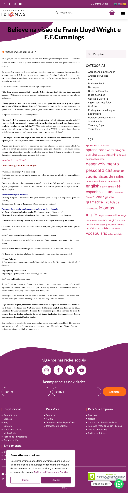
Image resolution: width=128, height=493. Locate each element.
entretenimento (108, 186)
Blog (90, 79)
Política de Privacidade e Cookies (51, 472)
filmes (89, 197)
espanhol (94, 192)
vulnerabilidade (115, 234)
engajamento (114, 181)
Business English (97, 83)
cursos (122, 155)
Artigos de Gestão (98, 75)
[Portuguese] (115, 3)
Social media (95, 121)
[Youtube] (20, 4)
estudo (108, 192)
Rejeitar (25, 480)
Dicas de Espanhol (98, 91)
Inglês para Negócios (99, 102)
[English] (120, 3)
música (121, 220)
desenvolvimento (95, 159)
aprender (105, 145)
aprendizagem (116, 150)
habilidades (92, 208)
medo (88, 220)
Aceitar (56, 480)
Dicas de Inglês (96, 94)
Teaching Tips (96, 125)
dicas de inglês (111, 176)
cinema (101, 155)
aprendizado (96, 150)
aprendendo (93, 145)
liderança (120, 215)
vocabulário (96, 233)
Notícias (92, 106)
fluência (98, 197)
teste (117, 228)
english (92, 186)
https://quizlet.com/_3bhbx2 (14, 160)
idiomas (106, 207)
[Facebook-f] (9, 4)
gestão (109, 197)
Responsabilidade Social (101, 117)
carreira (91, 155)
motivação (109, 220)
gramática (94, 202)
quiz (99, 228)
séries (106, 228)
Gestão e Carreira (98, 98)
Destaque (93, 87)
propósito (91, 228)
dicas (107, 170)
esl (119, 186)
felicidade (119, 193)
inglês (92, 214)
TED (112, 229)
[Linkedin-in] (14, 4)
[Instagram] (4, 4)
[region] (40, 468)
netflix (89, 224)
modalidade (97, 221)
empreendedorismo (96, 181)
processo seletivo (115, 224)
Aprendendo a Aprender (101, 71)
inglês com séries (107, 215)
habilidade (112, 202)
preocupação (99, 224)
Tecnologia (94, 129)
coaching (112, 155)
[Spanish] (124, 3)
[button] (122, 13)
